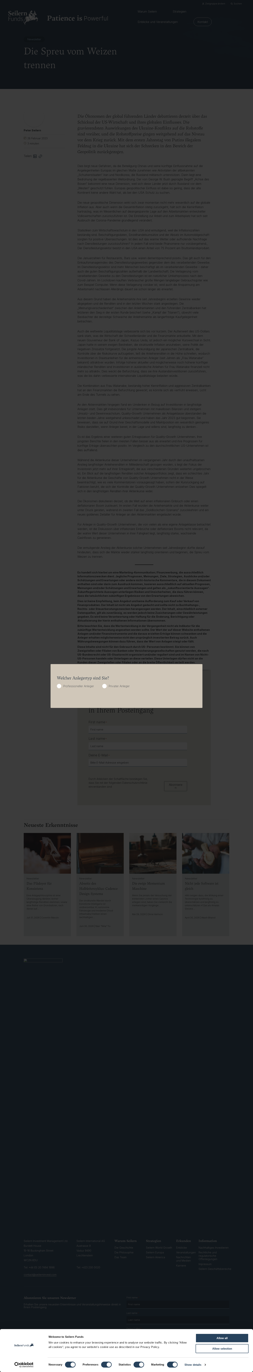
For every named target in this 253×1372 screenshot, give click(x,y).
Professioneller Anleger (78, 686)
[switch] (106, 1365)
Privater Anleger (119, 686)
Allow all (222, 1338)
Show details (192, 1364)
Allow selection (222, 1348)
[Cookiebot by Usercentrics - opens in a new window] (24, 1365)
